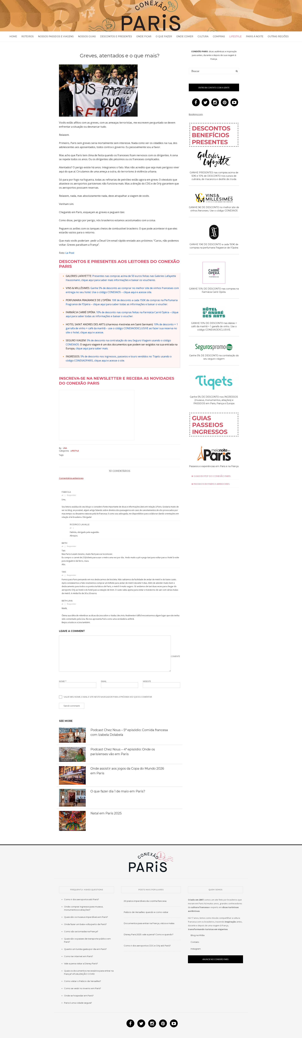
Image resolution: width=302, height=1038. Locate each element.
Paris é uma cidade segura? (78, 1003)
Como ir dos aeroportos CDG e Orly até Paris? (147, 945)
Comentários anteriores (71, 478)
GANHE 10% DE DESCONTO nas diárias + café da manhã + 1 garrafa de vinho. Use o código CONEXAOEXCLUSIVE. (214, 326)
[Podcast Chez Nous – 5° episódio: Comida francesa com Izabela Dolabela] (72, 735)
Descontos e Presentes (116, 36)
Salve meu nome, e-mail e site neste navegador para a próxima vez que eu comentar (108, 696)
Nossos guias (87, 36)
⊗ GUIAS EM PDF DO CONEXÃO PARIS (211, 476)
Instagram (196, 948)
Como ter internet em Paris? (78, 956)
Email (103, 681)
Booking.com (196, 114)
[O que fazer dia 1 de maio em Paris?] (72, 797)
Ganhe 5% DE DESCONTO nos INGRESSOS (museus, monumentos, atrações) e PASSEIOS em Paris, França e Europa (214, 400)
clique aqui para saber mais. (92, 348)
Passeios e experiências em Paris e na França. (214, 466)
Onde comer (184, 36)
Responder (71, 495)
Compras (219, 36)
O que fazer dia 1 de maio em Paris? (117, 791)
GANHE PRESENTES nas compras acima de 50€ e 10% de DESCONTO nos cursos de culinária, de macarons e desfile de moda (214, 176)
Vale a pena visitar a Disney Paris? (81, 963)
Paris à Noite (254, 36)
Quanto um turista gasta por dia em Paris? (85, 949)
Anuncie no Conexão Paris (215, 959)
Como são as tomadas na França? (81, 931)
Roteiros (27, 36)
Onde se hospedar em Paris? (79, 995)
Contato (195, 942)
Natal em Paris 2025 (106, 813)
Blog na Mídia (197, 935)
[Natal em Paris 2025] (72, 820)
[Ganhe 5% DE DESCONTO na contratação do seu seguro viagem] (214, 347)
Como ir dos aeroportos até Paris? (81, 899)
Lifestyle (235, 36)
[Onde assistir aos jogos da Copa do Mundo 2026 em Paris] (72, 775)
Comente (175, 656)
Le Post (69, 253)
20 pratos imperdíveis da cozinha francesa (145, 901)
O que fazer (164, 36)
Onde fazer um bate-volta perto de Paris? (85, 924)
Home (13, 36)
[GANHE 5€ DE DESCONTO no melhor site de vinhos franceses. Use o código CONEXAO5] (214, 198)
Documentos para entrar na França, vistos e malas (149, 923)
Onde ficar (143, 36)
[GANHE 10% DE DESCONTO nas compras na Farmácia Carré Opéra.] (214, 273)
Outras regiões (278, 36)
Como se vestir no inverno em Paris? (82, 988)
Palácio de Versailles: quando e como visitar (146, 912)
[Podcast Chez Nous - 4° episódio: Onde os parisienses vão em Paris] (72, 754)
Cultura (203, 36)
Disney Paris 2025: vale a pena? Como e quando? (148, 934)
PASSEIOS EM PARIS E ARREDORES (211, 484)
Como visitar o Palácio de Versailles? (82, 981)
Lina (65, 448)
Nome (62, 681)
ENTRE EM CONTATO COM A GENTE (214, 87)
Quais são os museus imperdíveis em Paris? (86, 917)
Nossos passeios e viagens (56, 36)
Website (147, 681)
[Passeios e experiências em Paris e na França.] (213, 453)
